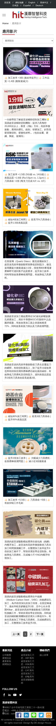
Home (5, 23)
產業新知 (6, 661)
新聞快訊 (6, 664)
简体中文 (44, 2)
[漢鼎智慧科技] (30, 12)
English (31, 2)
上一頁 (16, 634)
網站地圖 (19, 2)
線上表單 (44, 655)
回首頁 (7, 2)
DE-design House (42, 723)
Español (27, 5)
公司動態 (6, 655)
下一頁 (39, 634)
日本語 (15, 5)
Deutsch (39, 5)
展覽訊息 (6, 658)
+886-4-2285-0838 (20, 710)
